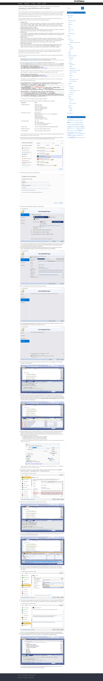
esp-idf (80, 126)
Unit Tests (70, 105)
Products (20, 3)
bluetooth (77, 122)
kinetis (72, 130)
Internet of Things (72, 72)
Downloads (27, 3)
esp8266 (69, 128)
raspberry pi (79, 135)
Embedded (25, 6)
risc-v (82, 135)
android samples (76, 120)
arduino (81, 120)
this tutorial (56, 666)
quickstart (69, 135)
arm (27, 9)
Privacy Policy (31, 677)
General (69, 22)
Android (69, 39)
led (74, 130)
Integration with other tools (74, 42)
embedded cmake (75, 126)
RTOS (70, 77)
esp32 (82, 126)
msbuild (74, 132)
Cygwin (70, 108)
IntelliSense (70, 24)
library (77, 130)
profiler (81, 133)
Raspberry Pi (71, 92)
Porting (69, 96)
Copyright (25, 677)
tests (76, 137)
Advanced (70, 17)
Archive (69, 44)
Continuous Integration (72, 55)
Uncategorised (70, 113)
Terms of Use (20, 677)
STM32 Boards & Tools (74, 79)
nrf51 (73, 133)
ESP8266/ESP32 (72, 68)
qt (84, 133)
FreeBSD (71, 59)
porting (78, 133)
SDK (70, 60)
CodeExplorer (69, 124)
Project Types (71, 29)
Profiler (69, 28)
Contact (44, 3)
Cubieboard (71, 88)
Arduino (69, 52)
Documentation (70, 15)
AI (68, 18)
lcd (73, 130)
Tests (69, 31)
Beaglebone (71, 86)
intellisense (82, 128)
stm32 (72, 137)
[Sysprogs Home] (79, 1)
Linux (69, 26)
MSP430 (71, 75)
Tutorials (33, 3)
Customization (71, 57)
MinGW (70, 110)
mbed (70, 73)
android (70, 120)
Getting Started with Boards (33, 6)
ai (67, 120)
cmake (81, 122)
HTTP (75, 128)
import (77, 128)
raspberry (74, 135)
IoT (68, 130)
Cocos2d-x (71, 40)
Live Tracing (70, 94)
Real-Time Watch (72, 103)
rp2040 (68, 137)
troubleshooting (80, 137)
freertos (72, 128)
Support (39, 3)
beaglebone (72, 122)
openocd (75, 133)
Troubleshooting (71, 33)
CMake (69, 53)
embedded (69, 126)
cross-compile (75, 124)
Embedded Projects (72, 20)
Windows (70, 107)
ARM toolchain (33, 62)
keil (69, 130)
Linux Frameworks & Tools (74, 90)
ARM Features (72, 64)
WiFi (84, 137)
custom (81, 124)
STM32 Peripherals (73, 81)
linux (80, 130)
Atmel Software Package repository (33, 58)
